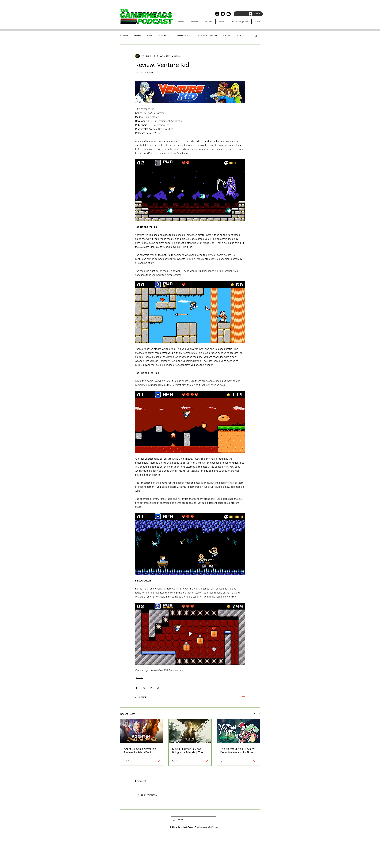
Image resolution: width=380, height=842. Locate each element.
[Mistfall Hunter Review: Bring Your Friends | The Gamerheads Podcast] (190, 731)
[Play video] (190, 634)
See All (257, 713)
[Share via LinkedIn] (151, 687)
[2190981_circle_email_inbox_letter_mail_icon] (229, 14)
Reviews (137, 35)
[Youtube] (223, 14)
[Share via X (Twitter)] (143, 687)
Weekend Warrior (184, 35)
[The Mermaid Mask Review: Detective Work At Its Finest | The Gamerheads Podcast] (238, 731)
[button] (256, 35)
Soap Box (227, 35)
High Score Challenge (207, 35)
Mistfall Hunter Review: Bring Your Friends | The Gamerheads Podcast (187, 750)
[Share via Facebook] (136, 687)
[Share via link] (158, 687)
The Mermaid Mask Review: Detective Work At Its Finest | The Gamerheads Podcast (237, 750)
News (149, 35)
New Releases (164, 35)
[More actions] (243, 56)
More (238, 35)
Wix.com (214, 827)
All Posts (124, 35)
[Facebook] (217, 14)
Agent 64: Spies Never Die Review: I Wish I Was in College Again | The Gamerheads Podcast (140, 750)
